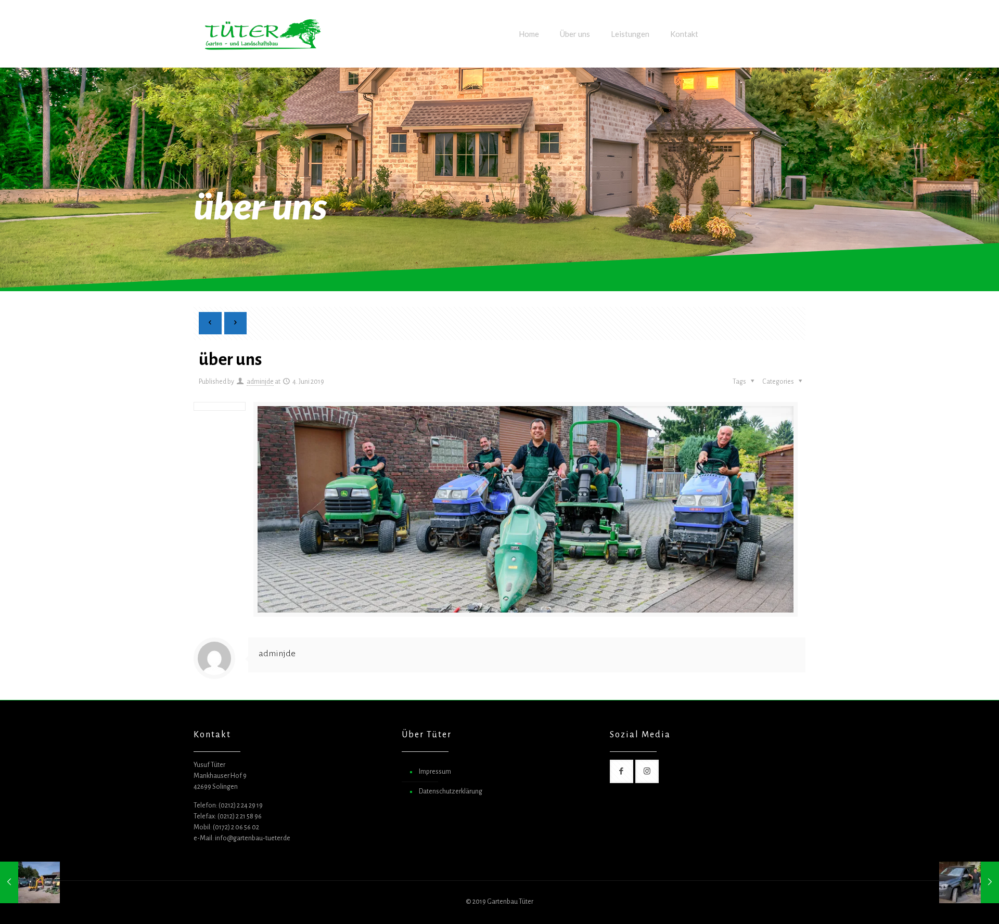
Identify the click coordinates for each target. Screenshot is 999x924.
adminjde (260, 381)
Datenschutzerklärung (450, 791)
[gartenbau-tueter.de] (263, 34)
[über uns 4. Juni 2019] (30, 882)
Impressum (435, 771)
